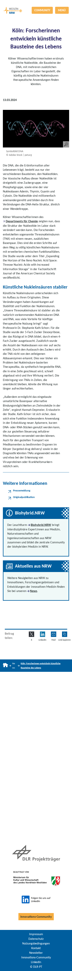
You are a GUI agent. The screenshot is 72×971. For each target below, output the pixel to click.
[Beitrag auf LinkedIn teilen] (42, 634)
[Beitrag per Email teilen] (53, 634)
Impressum (36, 934)
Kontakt (36, 948)
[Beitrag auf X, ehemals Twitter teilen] (31, 634)
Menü (62, 10)
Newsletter (36, 953)
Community (42, 10)
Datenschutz (36, 939)
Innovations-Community (36, 916)
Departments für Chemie (22, 221)
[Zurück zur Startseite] (36, 3)
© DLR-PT (36, 966)
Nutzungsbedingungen (36, 943)
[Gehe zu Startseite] (5, 666)
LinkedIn (36, 962)
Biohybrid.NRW (41, 525)
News (33, 591)
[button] (64, 634)
